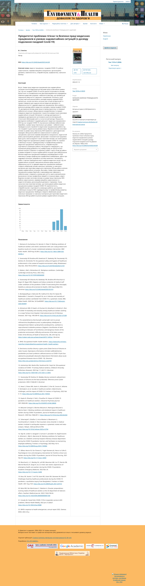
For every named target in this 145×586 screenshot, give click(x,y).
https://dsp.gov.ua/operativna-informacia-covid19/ (34, 361)
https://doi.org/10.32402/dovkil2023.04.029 (36, 62)
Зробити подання (110, 48)
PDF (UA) (76, 71)
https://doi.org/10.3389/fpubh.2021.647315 (48, 484)
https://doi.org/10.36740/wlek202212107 (51, 266)
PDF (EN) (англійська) (87, 71)
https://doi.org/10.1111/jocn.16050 (34, 458)
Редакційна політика (59, 24)
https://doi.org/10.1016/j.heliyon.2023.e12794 (33, 429)
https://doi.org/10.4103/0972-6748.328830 (42, 403)
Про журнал (44, 24)
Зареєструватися (118, 1)
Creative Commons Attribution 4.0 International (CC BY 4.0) (51, 538)
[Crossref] (112, 546)
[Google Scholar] (72, 546)
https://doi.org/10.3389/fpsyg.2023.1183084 (32, 446)
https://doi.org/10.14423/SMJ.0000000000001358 (34, 496)
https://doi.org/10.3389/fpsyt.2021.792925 (36, 394)
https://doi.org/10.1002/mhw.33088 (29, 505)
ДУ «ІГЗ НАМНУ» (32, 541)
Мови (101, 24)
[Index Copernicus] (95, 546)
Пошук (125, 24)
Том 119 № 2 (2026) (114, 62)
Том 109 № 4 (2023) (38, 30)
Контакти (93, 24)
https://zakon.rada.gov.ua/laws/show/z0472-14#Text (35, 337)
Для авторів (75, 24)
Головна (34, 24)
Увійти (128, 1)
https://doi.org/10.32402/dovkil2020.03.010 (39, 289)
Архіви (85, 24)
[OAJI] (42, 546)
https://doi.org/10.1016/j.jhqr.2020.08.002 (53, 415)
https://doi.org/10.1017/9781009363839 (31, 275)
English (105, 39)
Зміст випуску (115, 65)
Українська (107, 36)
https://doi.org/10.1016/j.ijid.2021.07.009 (53, 315)
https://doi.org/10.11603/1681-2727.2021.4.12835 (34, 373)
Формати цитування (80, 149)
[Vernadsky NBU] (72, 553)
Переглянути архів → (115, 68)
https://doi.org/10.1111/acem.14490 (30, 472)
